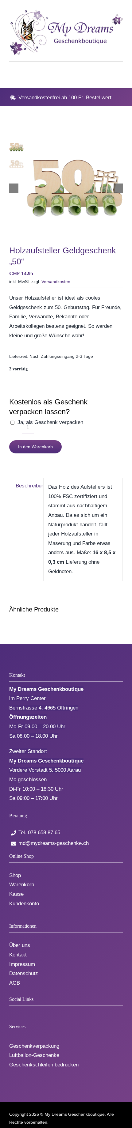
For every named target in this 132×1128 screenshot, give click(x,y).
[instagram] (31, 1011)
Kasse (16, 894)
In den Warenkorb (35, 446)
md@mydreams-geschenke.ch (53, 843)
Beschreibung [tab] (27, 486)
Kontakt (18, 955)
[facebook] (11, 1011)
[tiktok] (21, 1011)
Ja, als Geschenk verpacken (50, 422)
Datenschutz (23, 973)
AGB (14, 983)
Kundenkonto (24, 904)
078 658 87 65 (44, 832)
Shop (15, 875)
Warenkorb (21, 885)
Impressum (22, 964)
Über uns (19, 945)
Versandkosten (55, 281)
